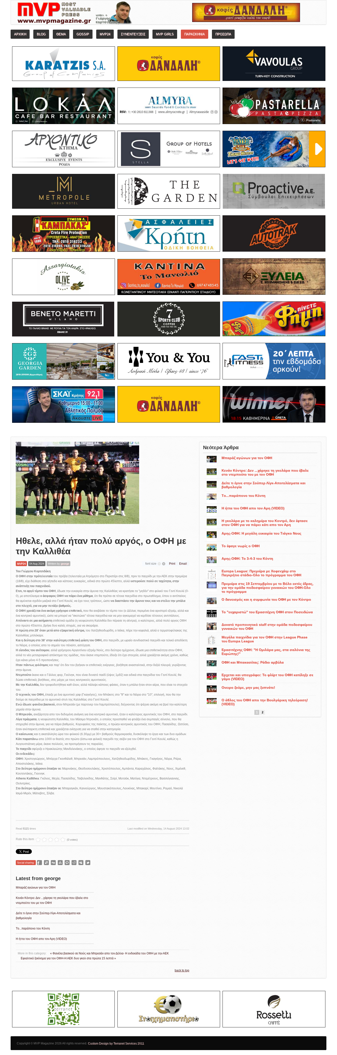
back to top (182, 970)
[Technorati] (67, 862)
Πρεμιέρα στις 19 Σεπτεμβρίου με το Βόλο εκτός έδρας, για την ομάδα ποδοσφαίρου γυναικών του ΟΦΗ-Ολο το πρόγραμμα (267, 587)
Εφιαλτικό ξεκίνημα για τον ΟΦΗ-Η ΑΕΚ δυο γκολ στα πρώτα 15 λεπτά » (68, 958)
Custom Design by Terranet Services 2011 (116, 1043)
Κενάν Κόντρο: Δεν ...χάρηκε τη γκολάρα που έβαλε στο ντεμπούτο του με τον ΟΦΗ (265, 472)
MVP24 (21, 563)
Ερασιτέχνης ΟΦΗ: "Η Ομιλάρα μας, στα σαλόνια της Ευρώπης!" (266, 652)
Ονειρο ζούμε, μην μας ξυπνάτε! (248, 687)
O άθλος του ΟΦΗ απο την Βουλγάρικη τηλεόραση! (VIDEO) (265, 702)
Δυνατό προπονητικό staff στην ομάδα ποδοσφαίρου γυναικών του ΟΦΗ (267, 626)
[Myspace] (80, 862)
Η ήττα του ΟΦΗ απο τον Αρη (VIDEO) (41, 939)
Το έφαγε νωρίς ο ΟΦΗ (241, 546)
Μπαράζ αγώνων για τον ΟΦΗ (36, 887)
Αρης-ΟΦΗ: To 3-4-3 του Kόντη (247, 558)
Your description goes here (93, 13)
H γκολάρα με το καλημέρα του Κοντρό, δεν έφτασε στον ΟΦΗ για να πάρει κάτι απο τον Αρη (265, 523)
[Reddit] (74, 862)
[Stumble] (60, 862)
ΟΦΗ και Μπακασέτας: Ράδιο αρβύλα (253, 662)
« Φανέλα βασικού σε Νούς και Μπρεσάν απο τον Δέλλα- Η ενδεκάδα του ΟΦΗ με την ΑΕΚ (109, 953)
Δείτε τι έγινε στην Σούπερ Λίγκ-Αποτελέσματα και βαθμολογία (263, 485)
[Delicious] (46, 862)
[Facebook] (39, 862)
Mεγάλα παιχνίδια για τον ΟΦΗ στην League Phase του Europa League (264, 639)
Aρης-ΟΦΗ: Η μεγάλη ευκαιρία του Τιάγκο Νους (261, 533)
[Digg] (53, 862)
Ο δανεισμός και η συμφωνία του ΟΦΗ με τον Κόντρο (266, 599)
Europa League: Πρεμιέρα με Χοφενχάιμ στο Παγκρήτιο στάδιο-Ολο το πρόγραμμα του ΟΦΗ (261, 573)
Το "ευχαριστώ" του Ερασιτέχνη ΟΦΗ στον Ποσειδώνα (267, 612)
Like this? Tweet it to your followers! (87, 862)
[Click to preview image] (77, 485)
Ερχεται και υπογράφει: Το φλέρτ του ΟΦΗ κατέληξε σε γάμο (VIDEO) (267, 677)
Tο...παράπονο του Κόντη (33, 928)
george (65, 563)
